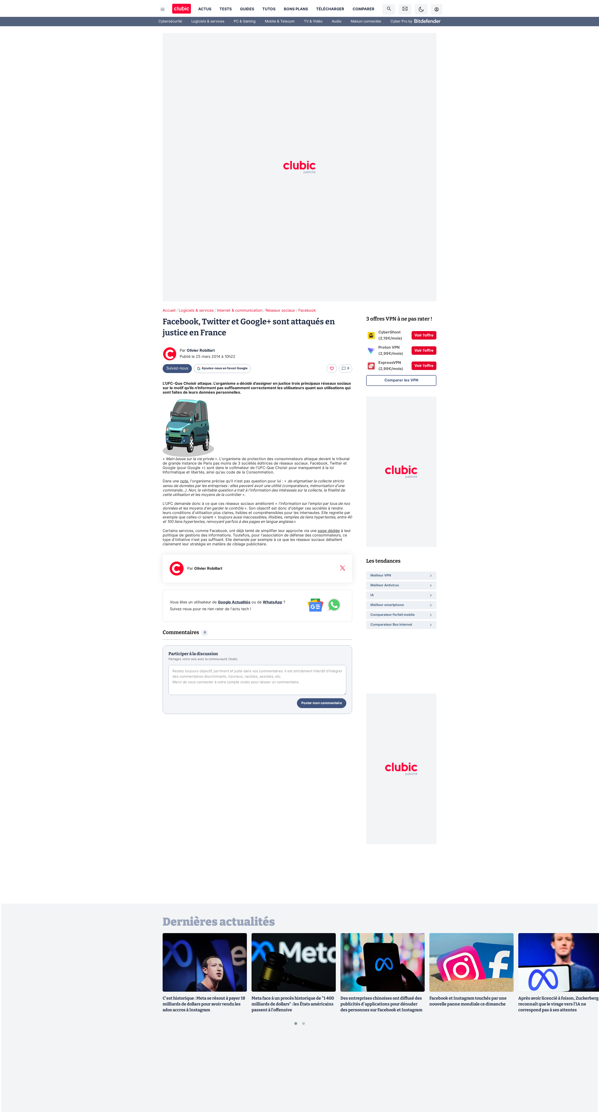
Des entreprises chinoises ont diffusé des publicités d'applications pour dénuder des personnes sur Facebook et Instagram (381, 1004)
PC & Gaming (245, 21)
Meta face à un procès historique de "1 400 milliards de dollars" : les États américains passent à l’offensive (293, 1004)
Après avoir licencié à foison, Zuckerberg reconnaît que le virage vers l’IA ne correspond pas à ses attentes (558, 1004)
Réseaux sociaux (280, 310)
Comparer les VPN (401, 380)
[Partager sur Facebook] (587, 1072)
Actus (204, 9)
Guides (247, 9)
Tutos (268, 9)
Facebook (307, 310)
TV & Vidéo (313, 21)
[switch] (421, 9)
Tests (225, 9)
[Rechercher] (389, 9)
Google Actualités (234, 602)
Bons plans (296, 9)
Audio (336, 21)
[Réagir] (332, 368)
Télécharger (330, 9)
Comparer (363, 9)
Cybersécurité (170, 21)
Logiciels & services (207, 21)
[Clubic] (181, 9)
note (184, 481)
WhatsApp (272, 602)
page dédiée (329, 531)
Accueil (169, 310)
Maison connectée (366, 21)
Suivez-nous (177, 368)
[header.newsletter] (405, 9)
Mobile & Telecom (280, 21)
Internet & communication (239, 310)
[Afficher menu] (162, 9)
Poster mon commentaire (321, 703)
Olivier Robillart (201, 350)
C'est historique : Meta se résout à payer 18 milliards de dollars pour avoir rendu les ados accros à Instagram (204, 1004)
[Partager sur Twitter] (587, 1087)
